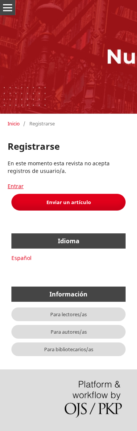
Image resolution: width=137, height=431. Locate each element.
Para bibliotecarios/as (68, 349)
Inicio (14, 123)
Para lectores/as (68, 314)
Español (21, 257)
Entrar (16, 186)
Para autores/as (69, 331)
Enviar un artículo (68, 202)
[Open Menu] (7, 7)
